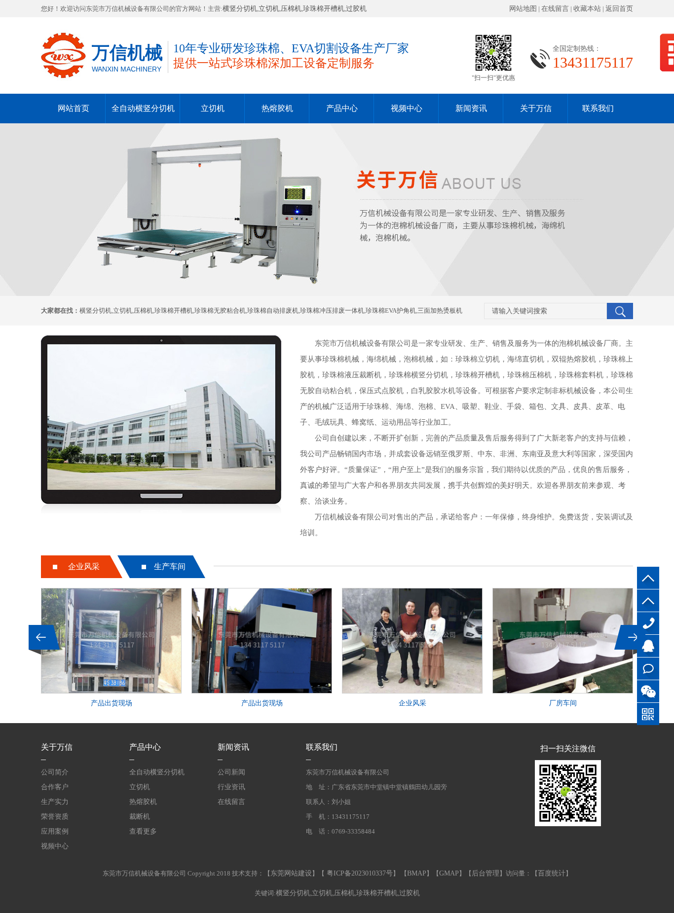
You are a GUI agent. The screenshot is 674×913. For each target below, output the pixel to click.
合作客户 (55, 787)
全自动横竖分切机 (143, 108)
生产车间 (170, 566)
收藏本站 (587, 8)
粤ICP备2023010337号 (359, 873)
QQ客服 (648, 646)
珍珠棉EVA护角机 (391, 310)
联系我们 (598, 108)
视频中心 (406, 108)
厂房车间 (563, 703)
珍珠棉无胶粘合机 (220, 310)
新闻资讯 (471, 108)
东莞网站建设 (291, 873)
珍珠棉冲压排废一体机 (332, 310)
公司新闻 (231, 772)
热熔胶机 (277, 108)
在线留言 (555, 8)
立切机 (269, 8)
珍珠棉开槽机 (323, 8)
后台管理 (485, 873)
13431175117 (648, 623)
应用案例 (55, 831)
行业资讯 (231, 787)
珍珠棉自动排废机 (273, 310)
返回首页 (619, 8)
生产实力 (55, 801)
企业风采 (84, 566)
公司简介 (55, 772)
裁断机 (139, 816)
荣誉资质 (55, 816)
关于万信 (536, 108)
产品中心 (342, 108)
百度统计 (551, 873)
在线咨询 (648, 668)
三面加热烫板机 (439, 310)
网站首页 (73, 108)
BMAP (416, 873)
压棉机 (291, 8)
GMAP (449, 873)
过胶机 (356, 8)
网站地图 (523, 8)
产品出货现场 (111, 703)
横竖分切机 (240, 8)
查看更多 (143, 831)
